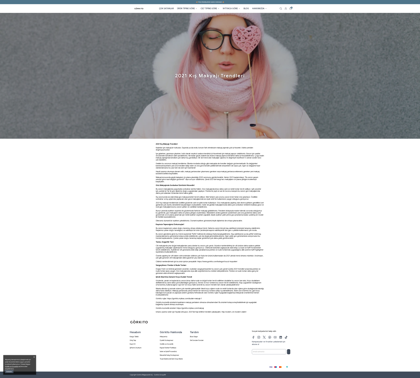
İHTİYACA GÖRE (230, 8)
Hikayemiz (163, 337)
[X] (264, 337)
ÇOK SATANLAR (166, 8)
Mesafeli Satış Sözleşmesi (169, 355)
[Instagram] (258, 337)
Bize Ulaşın (194, 337)
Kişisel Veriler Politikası (168, 348)
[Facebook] (253, 337)
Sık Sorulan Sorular (197, 340)
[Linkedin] (280, 337)
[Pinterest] (269, 337)
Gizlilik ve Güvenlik (166, 344)
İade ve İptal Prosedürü (168, 351)
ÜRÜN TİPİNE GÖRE (186, 8)
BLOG (246, 8)
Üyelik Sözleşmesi (166, 340)
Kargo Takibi (134, 337)
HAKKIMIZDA (258, 8)
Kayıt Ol (132, 344)
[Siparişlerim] (285, 8)
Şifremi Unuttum (135, 348)
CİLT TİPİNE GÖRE (209, 8)
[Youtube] (275, 337)
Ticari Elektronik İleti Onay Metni (171, 359)
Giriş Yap (133, 340)
